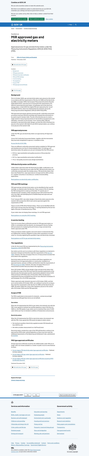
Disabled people (15, 430)
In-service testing (17, 79)
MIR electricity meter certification (21, 75)
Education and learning (40, 412)
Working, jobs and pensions (42, 433)
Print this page (17, 90)
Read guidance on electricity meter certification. (25, 179)
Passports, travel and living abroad (44, 427)
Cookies (23, 443)
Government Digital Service (38, 445)
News (58, 415)
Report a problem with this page (67, 395)
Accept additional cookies (19, 19)
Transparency (61, 427)
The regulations (16, 81)
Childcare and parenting (18, 421)
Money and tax (38, 424)
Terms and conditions (53, 443)
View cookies (49, 19)
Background (16, 71)
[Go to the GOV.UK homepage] (16, 24)
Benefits (13, 412)
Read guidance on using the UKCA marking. (23, 215)
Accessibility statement (33, 443)
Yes (29, 395)
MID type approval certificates (20, 84)
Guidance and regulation (64, 418)
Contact (43, 443)
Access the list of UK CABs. (19, 143)
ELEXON (15, 336)
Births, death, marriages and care (20, 415)
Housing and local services (41, 421)
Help (12, 443)
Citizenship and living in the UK (20, 424)
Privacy (17, 443)
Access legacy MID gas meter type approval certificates (28, 354)
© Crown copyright (72, 451)
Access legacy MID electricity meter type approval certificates (30, 350)
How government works (64, 430)
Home (12, 28)
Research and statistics (63, 421)
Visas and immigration (40, 430)
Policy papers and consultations (66, 424)
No (37, 395)
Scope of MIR (16, 82)
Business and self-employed (19, 418)
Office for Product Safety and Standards (27, 57)
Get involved (60, 433)
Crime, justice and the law (18, 427)
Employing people (39, 415)
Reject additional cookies (36, 19)
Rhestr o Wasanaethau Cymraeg (20, 445)
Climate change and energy (30, 28)
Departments (61, 412)
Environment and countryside (42, 418)
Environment (19, 28)
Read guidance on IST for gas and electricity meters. (26, 238)
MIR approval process (18, 73)
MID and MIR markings (18, 77)
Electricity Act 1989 (19, 264)
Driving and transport (17, 433)
